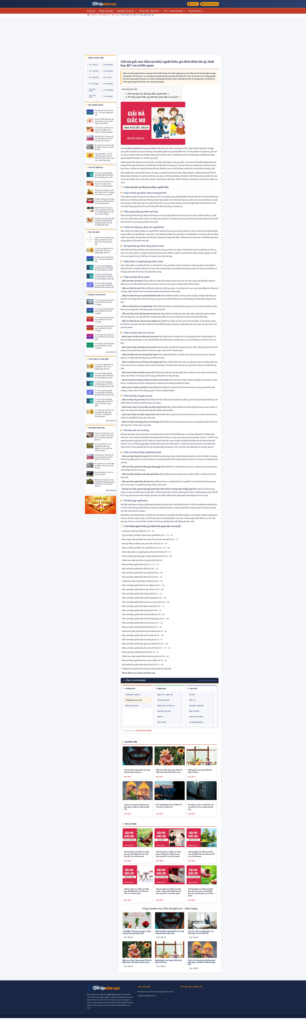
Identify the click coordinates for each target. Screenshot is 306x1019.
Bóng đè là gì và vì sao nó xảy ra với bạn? (104, 473)
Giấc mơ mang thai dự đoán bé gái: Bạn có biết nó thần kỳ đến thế (136, 807)
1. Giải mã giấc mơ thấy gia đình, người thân (146, 94)
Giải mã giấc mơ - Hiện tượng (108, 15)
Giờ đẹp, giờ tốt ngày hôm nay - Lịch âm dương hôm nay (104, 112)
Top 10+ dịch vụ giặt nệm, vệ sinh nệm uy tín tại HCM (200, 932)
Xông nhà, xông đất (196, 706)
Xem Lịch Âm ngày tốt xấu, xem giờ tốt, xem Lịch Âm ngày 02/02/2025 (104, 121)
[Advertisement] (153, 37)
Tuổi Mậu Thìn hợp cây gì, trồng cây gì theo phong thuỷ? (136, 932)
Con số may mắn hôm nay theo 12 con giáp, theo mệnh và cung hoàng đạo (104, 130)
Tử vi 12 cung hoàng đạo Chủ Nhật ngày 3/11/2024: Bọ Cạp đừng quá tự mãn (104, 175)
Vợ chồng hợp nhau (196, 722)
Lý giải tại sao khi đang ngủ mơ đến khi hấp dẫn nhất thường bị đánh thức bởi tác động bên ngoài (104, 221)
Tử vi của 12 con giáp (98, 359)
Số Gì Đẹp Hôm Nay (143, 730)
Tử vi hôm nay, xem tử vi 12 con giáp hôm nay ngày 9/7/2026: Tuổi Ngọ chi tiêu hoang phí (104, 413)
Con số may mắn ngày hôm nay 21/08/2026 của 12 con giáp (105, 337)
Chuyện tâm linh (195, 11)
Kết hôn (192, 695)
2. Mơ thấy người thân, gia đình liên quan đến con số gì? (152, 97)
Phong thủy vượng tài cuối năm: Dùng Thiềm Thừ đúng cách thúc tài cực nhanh (104, 192)
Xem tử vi (194, 4)
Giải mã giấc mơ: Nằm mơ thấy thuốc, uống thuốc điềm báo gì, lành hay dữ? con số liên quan (168, 891)
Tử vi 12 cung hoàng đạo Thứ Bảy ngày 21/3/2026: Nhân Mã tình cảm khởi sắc (104, 285)
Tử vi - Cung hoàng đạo (173, 11)
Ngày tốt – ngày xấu (164, 695)
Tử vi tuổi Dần (94, 71)
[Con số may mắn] (100, 505)
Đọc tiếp (127, 777)
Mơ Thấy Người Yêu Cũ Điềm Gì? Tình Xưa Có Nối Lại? (169, 806)
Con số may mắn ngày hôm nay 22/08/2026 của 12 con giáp (104, 328)
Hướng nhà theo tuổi (134, 700)
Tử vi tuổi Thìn (94, 77)
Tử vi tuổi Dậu (108, 90)
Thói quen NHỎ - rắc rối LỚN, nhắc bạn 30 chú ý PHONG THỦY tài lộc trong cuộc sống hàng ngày (104, 157)
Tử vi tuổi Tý (93, 65)
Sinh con (192, 700)
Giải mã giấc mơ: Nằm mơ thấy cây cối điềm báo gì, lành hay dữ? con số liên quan (201, 854)
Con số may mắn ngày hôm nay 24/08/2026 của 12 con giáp (104, 311)
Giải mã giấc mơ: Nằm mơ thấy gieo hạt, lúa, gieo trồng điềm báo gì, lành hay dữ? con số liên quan (200, 892)
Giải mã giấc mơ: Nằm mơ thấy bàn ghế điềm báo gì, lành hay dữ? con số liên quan (136, 891)
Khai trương (161, 722)
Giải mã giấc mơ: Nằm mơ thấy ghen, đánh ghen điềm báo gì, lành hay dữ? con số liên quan (168, 854)
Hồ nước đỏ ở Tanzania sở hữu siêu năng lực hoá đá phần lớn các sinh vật (104, 138)
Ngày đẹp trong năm (125, 11)
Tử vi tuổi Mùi (108, 84)
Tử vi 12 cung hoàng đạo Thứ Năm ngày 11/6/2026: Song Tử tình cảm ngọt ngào (104, 402)
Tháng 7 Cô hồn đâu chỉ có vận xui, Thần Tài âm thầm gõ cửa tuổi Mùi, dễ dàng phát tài (104, 436)
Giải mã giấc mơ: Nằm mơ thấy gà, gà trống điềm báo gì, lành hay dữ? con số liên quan (136, 854)
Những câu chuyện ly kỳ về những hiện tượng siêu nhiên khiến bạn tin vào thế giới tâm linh (105, 483)
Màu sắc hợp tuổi (132, 706)
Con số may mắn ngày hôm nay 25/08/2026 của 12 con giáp (104, 302)
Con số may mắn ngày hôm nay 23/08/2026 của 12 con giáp (104, 319)
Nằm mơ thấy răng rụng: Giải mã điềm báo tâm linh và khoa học (169, 771)
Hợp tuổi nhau (194, 711)
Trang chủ (91, 11)
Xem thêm (110, 352)
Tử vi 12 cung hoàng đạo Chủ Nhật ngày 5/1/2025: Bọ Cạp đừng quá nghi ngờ (104, 276)
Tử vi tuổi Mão (108, 71)
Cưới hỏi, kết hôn (163, 700)
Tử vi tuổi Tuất (92, 96)
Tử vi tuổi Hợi (107, 96)
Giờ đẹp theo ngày (210, 4)
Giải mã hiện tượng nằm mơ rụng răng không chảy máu (137, 771)
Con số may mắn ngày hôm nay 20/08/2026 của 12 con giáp (104, 345)
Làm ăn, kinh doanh (196, 717)
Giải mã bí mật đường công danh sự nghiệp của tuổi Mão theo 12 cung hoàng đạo (104, 241)
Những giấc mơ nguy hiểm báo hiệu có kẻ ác (168, 961)
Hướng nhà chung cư (133, 695)
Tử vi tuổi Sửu (108, 65)
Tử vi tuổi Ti (107, 77)
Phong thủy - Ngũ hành (148, 11)
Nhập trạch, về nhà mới (165, 706)
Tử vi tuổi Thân (92, 90)
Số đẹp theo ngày (106, 11)
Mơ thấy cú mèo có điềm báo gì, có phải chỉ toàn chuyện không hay (201, 807)
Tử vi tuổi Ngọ (94, 84)
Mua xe (160, 717)
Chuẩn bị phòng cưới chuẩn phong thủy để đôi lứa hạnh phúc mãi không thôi (104, 201)
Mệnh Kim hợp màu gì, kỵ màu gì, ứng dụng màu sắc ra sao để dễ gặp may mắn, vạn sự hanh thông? (104, 211)
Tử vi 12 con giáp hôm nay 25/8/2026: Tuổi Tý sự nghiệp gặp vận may (104, 250)
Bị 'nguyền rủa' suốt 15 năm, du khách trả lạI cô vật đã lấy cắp (105, 147)
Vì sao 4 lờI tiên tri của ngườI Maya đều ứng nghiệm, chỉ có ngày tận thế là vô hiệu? (103, 447)
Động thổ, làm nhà (164, 711)
